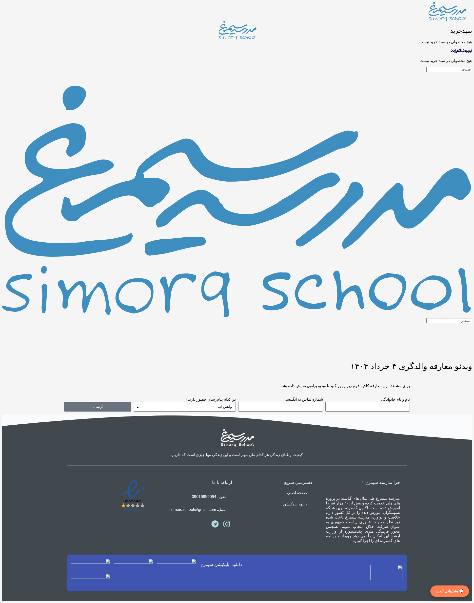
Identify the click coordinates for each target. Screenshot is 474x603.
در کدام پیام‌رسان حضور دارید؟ (211, 399)
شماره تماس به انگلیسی (303, 399)
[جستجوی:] (449, 69)
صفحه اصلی (297, 493)
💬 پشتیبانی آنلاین (450, 591)
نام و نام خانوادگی (395, 399)
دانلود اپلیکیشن (295, 504)
